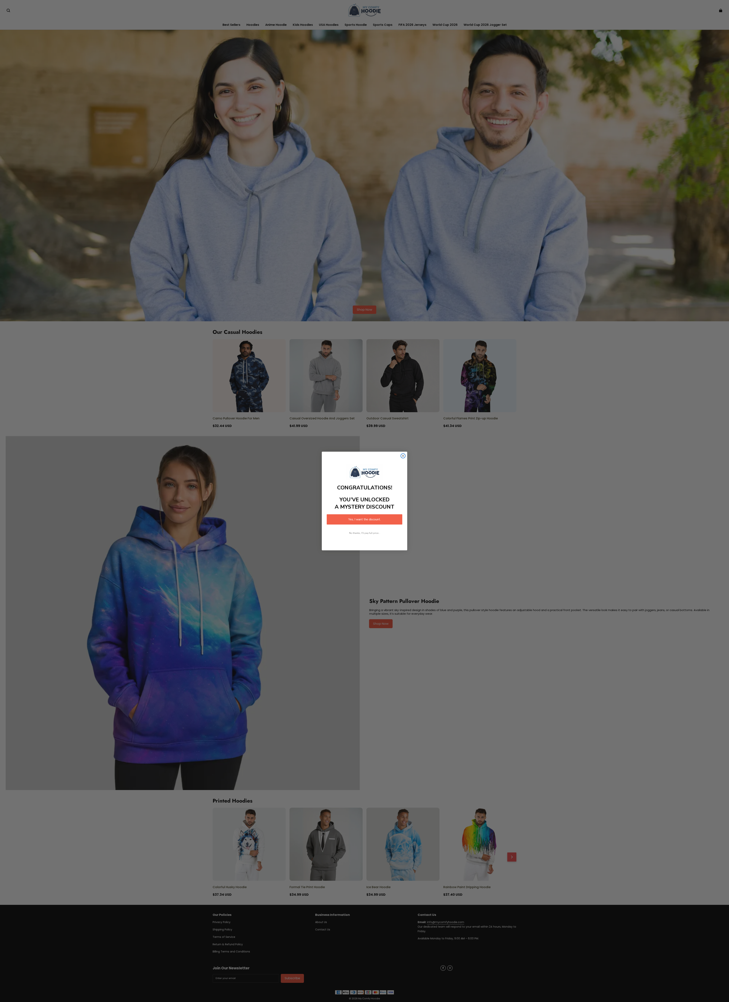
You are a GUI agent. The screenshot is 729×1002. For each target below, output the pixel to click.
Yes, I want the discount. (364, 519)
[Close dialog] (403, 456)
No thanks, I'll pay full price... (364, 533)
